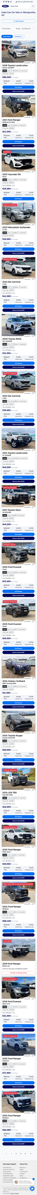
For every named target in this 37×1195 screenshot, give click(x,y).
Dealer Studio (14, 1193)
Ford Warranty (7, 1174)
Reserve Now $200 (18, 91)
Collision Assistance (9, 1178)
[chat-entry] (32, 1188)
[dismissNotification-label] (33, 1179)
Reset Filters (7, 36)
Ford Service (7, 1167)
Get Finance (18, 87)
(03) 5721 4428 (28, 2)
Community (23, 1172)
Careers (22, 1174)
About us (23, 1167)
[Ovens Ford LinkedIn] (9, 1)
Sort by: (18, 28)
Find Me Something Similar (18, 973)
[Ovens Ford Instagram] (6, 1)
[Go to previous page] (6, 1153)
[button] (33, 6)
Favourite (27, 63)
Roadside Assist (8, 1176)
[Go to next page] (31, 1153)
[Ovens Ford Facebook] (4, 1)
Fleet (21, 1176)
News (21, 1169)
